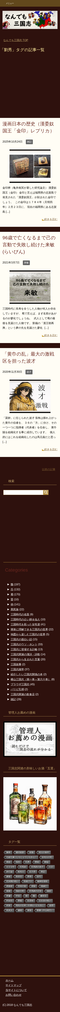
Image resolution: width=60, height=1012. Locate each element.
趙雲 (52, 905)
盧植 (20, 910)
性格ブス (28, 881)
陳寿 (8, 852)
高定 (43, 872)
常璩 (8, 896)
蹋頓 (49, 891)
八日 (51, 867)
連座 (30, 910)
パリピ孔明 (17, 689)
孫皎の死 (20, 891)
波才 (29, 372)
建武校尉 (20, 852)
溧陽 (34, 886)
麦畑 (8, 876)
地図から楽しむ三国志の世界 (28, 634)
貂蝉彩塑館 (43, 881)
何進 (8, 905)
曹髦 (20, 901)
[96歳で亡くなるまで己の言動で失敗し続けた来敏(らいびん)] (30, 301)
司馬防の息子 (38, 867)
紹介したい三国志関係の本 (27, 674)
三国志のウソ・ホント (24, 644)
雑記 (29, 141)
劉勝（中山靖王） (45, 910)
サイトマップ (14, 985)
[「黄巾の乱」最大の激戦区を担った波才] (30, 410)
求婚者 (9, 886)
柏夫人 (21, 872)
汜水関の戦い (12, 881)
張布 (18, 862)
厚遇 (30, 876)
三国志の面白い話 (21, 639)
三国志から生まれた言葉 (25, 659)
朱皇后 (19, 876)
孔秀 (28, 862)
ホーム (10, 980)
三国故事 (16, 664)
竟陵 (8, 891)
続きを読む (51, 219)
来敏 (26, 262)
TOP (15, 40)
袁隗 (32, 852)
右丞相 (31, 901)
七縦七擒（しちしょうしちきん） (21, 857)
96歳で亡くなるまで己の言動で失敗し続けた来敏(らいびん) (29, 244)
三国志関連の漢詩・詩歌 (25, 654)
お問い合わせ (14, 995)
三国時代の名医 (20, 614)
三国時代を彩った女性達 (25, 624)
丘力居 (33, 872)
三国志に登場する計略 (24, 649)
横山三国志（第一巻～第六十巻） (31, 679)
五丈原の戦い (45, 901)
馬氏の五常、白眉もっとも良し (30, 905)
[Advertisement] (30, 87)
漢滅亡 (44, 886)
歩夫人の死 (47, 857)
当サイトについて (16, 990)
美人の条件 (44, 852)
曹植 (37, 862)
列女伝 (9, 901)
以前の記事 (48, 469)
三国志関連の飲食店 (23, 694)
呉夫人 (9, 910)
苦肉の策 (22, 886)
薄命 (8, 862)
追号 (39, 876)
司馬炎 (23, 867)
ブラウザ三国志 (20, 684)
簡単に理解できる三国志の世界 (29, 629)
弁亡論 (9, 872)
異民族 (15, 609)
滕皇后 (43, 896)
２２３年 (10, 867)
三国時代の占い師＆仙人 (25, 619)
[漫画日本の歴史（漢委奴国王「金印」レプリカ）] (30, 180)
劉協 (46, 862)
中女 (18, 896)
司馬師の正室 (36, 891)
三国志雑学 (17, 669)
